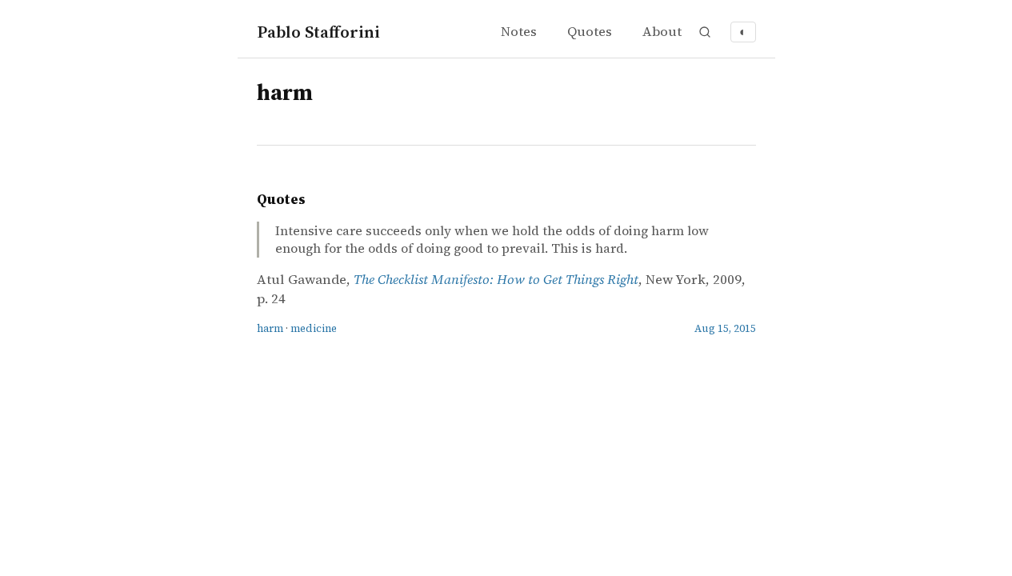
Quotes (589, 31)
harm (270, 328)
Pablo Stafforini (318, 31)
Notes (519, 31)
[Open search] (704, 32)
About (662, 31)
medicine (313, 328)
